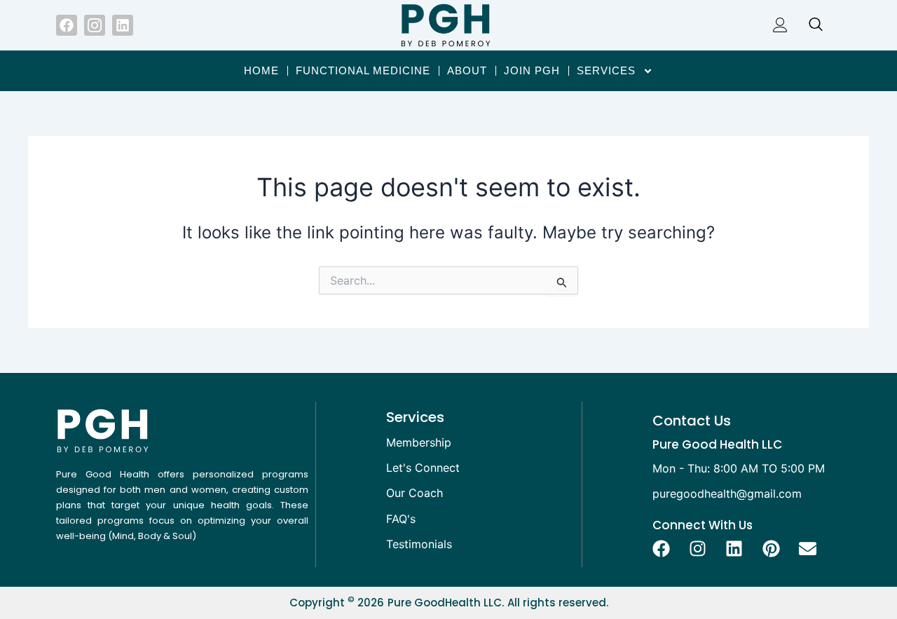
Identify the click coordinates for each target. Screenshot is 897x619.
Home (261, 70)
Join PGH (532, 70)
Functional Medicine (363, 70)
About (467, 70)
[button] (809, 25)
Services (606, 70)
